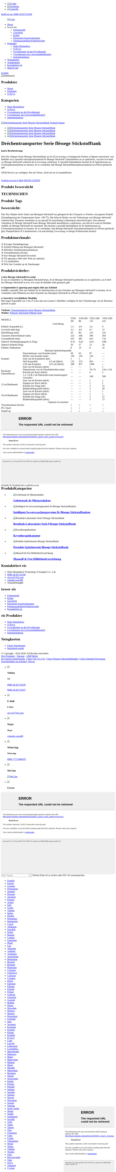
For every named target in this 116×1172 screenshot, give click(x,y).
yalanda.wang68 (15, 580)
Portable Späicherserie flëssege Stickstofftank (41, 547)
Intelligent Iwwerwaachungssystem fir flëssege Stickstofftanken (51, 512)
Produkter (12, 43)
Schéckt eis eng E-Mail (12, 180)
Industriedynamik (15, 648)
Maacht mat (12, 68)
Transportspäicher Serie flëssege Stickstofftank (33, 310)
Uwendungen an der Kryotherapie (29, 51)
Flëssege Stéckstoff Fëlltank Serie (26, 313)
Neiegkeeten (13, 59)
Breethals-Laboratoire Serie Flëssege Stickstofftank (44, 523)
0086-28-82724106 (16, 574)
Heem (10, 24)
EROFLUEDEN (32, 180)
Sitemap (20, 656)
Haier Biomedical (21, 46)
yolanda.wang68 (15, 736)
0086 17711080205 (16, 759)
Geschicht (18, 32)
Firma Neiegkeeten (16, 645)
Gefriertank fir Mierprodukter (32, 500)
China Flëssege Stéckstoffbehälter (62, 659)
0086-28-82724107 (16, 690)
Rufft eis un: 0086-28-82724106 (16, 14)
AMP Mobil (32, 656)
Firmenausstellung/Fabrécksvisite (29, 40)
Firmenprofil (19, 30)
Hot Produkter (8, 656)
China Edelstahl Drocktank (92, 659)
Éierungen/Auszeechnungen (26, 38)
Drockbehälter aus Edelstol (14, 661)
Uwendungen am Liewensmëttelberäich (32, 54)
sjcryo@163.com (15, 577)
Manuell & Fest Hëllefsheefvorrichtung (37, 559)
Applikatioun (13, 62)
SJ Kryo (17, 49)
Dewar (31, 661)
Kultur (16, 35)
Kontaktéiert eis (14, 65)
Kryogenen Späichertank (13, 659)
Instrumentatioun (21, 57)
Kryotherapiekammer (26, 535)
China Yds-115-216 (35, 659)
